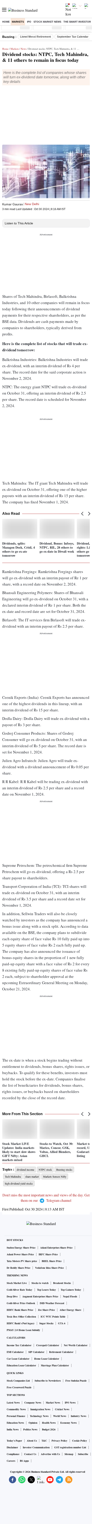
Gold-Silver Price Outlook (21, 1303)
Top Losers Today (46, 1289)
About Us (32, 1440)
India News (13, 1429)
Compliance (13, 1454)
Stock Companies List (18, 1380)
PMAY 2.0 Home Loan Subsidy (23, 1330)
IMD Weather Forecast (52, 1303)
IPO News (70, 1402)
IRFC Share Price (48, 1254)
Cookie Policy (79, 1440)
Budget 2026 (49, 1429)
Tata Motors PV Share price (22, 1261)
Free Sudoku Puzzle (76, 1380)
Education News (15, 1422)
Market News (53, 1402)
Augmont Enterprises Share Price (40, 1296)
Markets (18, 21)
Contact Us (30, 1454)
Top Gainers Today (71, 1289)
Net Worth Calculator (76, 1345)
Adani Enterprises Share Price (56, 1247)
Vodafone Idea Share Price (49, 1267)
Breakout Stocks (62, 1283)
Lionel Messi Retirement (35, 36)
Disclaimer (12, 1447)
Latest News (13, 1402)
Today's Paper (14, 1440)
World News (59, 1416)
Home (6, 21)
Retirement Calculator (61, 1352)
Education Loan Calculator (21, 1365)
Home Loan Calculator (46, 1358)
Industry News (78, 1416)
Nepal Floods (70, 1296)
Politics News (30, 1429)
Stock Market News (47, 21)
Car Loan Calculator (18, 1358)
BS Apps (24, 1460)
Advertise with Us (50, 1454)
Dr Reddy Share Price (18, 1267)
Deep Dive (12, 1296)
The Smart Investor (77, 21)
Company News (32, 1402)
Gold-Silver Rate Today (19, 1289)
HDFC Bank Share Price (20, 1309)
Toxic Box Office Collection (21, 1316)
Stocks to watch (39, 1283)
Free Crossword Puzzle (19, 1387)
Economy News (68, 1422)
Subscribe (83, 1454)
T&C (44, 1440)
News (23, 48)
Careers (11, 1460)
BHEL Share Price (52, 1261)
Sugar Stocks (46, 1323)
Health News (49, 1422)
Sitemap (69, 1454)
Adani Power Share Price (20, 1254)
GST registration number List (70, 1447)
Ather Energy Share (70, 1309)
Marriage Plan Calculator (55, 1365)
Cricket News (62, 1409)
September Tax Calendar (72, 36)
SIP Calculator (36, 1352)
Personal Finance (16, 1416)
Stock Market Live (17, 1283)
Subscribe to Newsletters (48, 1380)
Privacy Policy (59, 1440)
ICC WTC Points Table (53, 1316)
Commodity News (16, 1409)
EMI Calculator (15, 1352)
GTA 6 (61, 1323)
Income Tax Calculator (19, 1345)
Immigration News (40, 1409)
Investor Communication (36, 1447)
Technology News (39, 1416)
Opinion (33, 1422)
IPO (29, 21)
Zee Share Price (46, 1309)
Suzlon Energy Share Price (21, 1247)
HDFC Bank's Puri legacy (21, 1323)
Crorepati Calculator (47, 1345)
